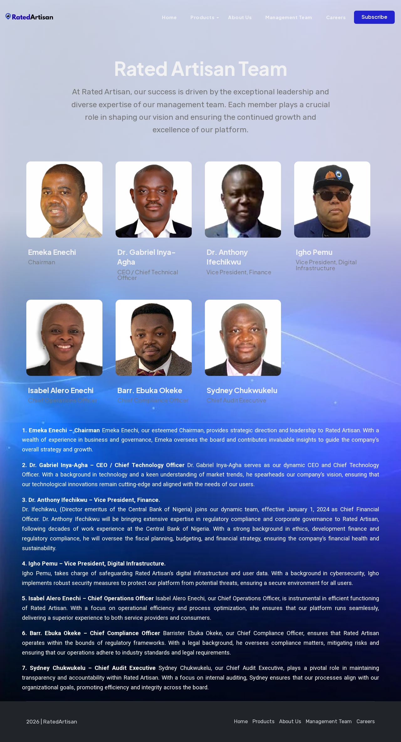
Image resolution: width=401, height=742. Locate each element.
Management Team (288, 17)
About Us (240, 17)
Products (202, 17)
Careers (336, 17)
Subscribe (374, 16)
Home (169, 17)
